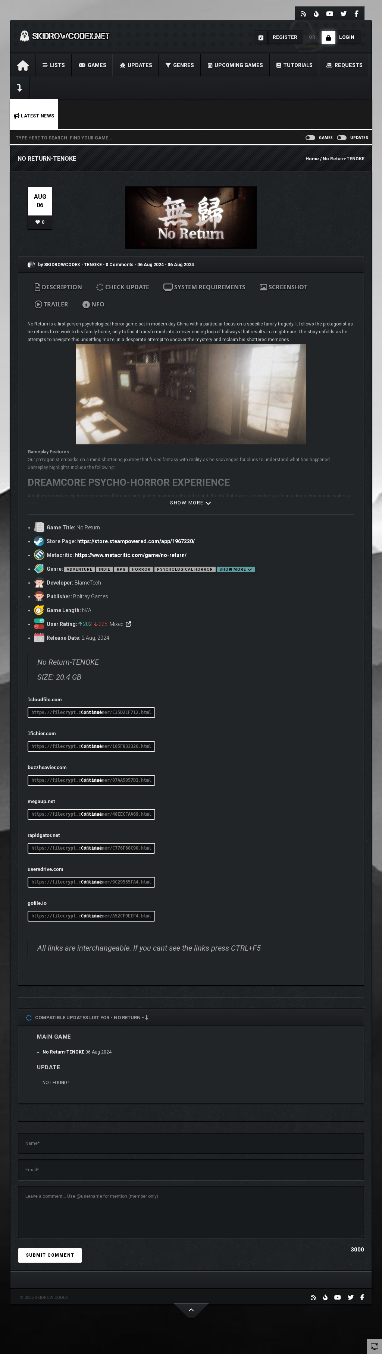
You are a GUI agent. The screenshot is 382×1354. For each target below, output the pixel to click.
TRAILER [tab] (55, 304)
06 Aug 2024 (150, 264)
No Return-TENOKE (63, 1052)
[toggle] (374, 1346)
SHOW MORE (187, 503)
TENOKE (93, 264)
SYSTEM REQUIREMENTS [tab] (209, 287)
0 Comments (120, 264)
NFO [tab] (97, 304)
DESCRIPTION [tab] (61, 287)
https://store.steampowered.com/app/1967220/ (136, 541)
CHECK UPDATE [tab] (126, 287)
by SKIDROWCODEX (58, 264)
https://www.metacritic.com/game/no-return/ (131, 555)
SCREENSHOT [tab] (287, 287)
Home (312, 158)
